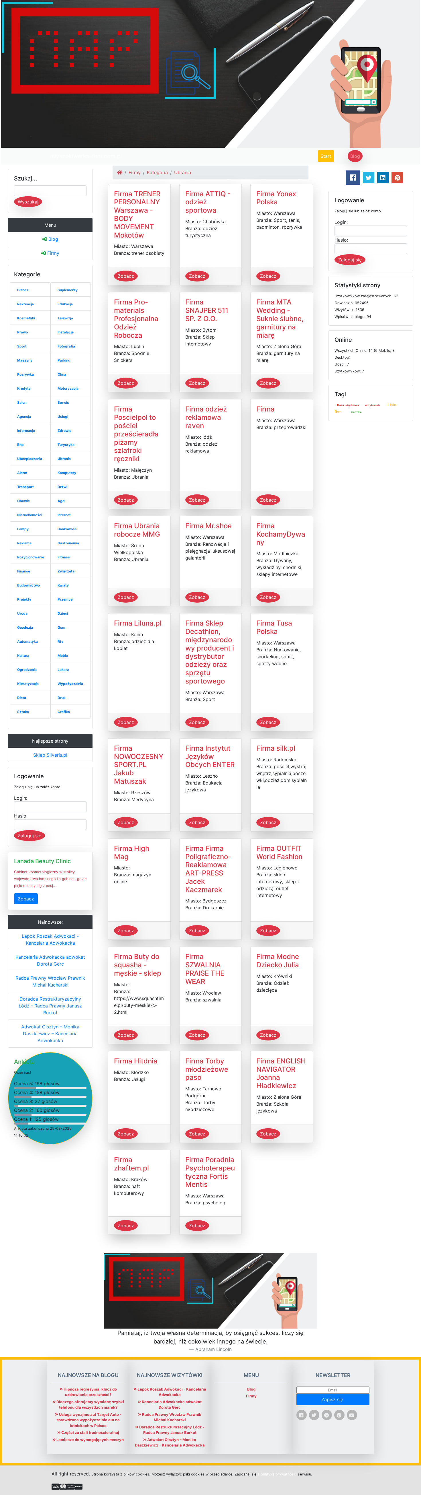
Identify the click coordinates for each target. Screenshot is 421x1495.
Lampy (23, 529)
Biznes (22, 290)
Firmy (52, 253)
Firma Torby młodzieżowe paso (206, 1069)
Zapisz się (333, 1399)
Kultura (23, 655)
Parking (64, 360)
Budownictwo (28, 585)
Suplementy (68, 290)
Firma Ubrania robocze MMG (137, 530)
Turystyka (66, 444)
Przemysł (65, 599)
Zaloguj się (29, 835)
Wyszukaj (28, 202)
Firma (265, 409)
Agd (61, 501)
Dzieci (63, 613)
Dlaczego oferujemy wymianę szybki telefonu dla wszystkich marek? (90, 1404)
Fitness (64, 557)
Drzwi (62, 487)
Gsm (61, 627)
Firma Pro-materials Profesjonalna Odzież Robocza (136, 318)
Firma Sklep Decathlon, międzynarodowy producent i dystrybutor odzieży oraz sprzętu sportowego (209, 652)
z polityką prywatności (277, 1474)
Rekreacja (25, 304)
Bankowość (67, 529)
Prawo (22, 332)
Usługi (63, 416)
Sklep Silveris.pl (50, 755)
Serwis (63, 402)
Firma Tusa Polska (274, 627)
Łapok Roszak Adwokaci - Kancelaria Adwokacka (50, 939)
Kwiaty (63, 585)
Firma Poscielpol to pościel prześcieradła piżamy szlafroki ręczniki (136, 434)
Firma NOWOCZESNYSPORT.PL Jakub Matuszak (138, 764)
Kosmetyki (26, 318)
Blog (355, 156)
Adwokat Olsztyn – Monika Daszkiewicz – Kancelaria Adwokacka (50, 1033)
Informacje (26, 430)
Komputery (67, 473)
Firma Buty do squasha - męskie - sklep (137, 964)
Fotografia (66, 346)
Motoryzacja (68, 388)
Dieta (21, 698)
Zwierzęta (66, 571)
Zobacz (26, 899)
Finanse (23, 571)
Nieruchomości (29, 515)
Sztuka (23, 712)
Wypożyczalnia (70, 684)
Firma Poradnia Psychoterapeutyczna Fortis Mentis (210, 1172)
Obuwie (23, 501)
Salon (21, 402)
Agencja (24, 416)
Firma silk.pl (275, 748)
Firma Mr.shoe (208, 526)
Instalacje (66, 332)
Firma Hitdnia (136, 1061)
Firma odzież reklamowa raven (206, 417)
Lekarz (63, 669)
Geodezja (25, 627)
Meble (63, 655)
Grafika (64, 712)
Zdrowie (64, 430)
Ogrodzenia (27, 669)
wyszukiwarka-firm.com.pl (87, 156)
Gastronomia (68, 543)
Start (327, 156)
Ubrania (64, 459)
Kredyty (24, 388)
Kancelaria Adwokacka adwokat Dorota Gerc (50, 960)
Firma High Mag (131, 852)
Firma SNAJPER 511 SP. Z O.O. (206, 310)
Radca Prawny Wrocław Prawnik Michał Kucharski (50, 981)
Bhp (20, 444)
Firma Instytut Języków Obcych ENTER (210, 756)
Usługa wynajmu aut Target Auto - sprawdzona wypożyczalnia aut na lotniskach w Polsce (88, 1420)
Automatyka (27, 641)
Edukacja (65, 304)
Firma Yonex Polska (276, 198)
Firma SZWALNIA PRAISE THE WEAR (204, 968)
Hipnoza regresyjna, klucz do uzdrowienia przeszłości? (90, 1392)
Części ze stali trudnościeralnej (89, 1432)
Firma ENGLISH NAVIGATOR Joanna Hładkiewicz (281, 1073)
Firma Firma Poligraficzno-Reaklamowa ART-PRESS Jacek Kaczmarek (208, 869)
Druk (62, 698)
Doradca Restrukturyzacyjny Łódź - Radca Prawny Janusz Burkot (50, 1006)
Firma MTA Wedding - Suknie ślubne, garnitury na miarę (280, 318)
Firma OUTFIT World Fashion (279, 852)
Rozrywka (25, 374)
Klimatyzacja (28, 684)
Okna (62, 374)
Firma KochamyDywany (280, 534)
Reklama (24, 543)
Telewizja (65, 318)
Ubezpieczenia (29, 459)
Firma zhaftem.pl (131, 1164)
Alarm (22, 473)
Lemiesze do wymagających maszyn (90, 1439)
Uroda (22, 613)
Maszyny (24, 360)
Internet (64, 515)
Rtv (60, 641)
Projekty (24, 599)
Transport (25, 487)
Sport (22, 346)
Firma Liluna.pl (138, 623)
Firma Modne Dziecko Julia (277, 960)
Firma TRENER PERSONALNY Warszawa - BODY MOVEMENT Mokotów (137, 214)
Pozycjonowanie (30, 557)
